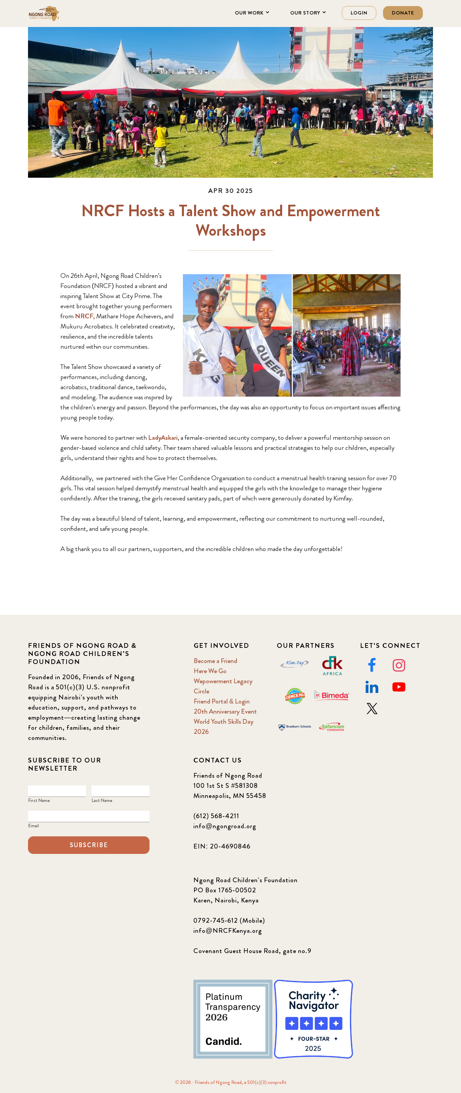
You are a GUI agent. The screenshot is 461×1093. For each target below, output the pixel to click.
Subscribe (89, 845)
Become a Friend (215, 661)
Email (33, 825)
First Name (39, 800)
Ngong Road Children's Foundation (62, 13)
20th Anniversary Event (225, 711)
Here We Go (210, 671)
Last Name (101, 800)
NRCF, (85, 316)
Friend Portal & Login (222, 701)
